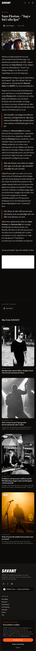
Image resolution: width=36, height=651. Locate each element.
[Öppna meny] (32, 2)
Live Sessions (6, 607)
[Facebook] (7, 584)
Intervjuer (4, 602)
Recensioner (5, 604)
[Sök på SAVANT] (25, 2)
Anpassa (18, 647)
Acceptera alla (18, 640)
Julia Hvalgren (10, 25)
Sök (3, 615)
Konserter (4, 609)
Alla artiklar (5, 599)
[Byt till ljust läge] (28, 2)
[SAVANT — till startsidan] (6, 3)
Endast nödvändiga (18, 644)
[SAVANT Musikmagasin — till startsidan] (9, 571)
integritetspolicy (25, 636)
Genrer (4, 612)
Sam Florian (9, 308)
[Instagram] (3, 584)
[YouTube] (12, 584)
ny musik (5, 12)
